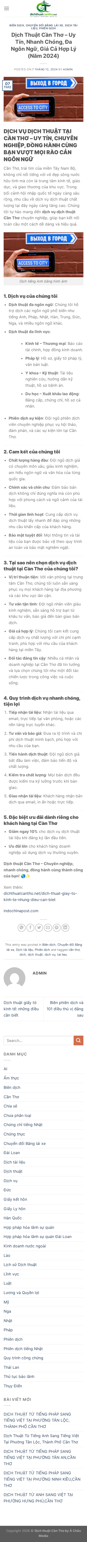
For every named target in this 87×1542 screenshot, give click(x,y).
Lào (7, 1255)
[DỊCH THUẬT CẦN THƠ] (43, 8)
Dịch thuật (13, 1171)
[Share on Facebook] (30, 928)
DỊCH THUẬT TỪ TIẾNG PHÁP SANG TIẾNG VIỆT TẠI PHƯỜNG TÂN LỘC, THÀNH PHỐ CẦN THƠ (37, 1420)
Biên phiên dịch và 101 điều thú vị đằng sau (65, 1008)
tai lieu (62, 954)
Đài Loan (12, 1152)
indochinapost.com (21, 910)
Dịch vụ (10, 1180)
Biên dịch (16, 25)
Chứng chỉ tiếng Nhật (23, 1124)
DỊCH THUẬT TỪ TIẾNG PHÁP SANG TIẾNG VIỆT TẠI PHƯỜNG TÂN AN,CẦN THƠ (40, 1457)
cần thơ (74, 950)
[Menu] (6, 8)
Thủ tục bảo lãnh (19, 1376)
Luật (8, 1283)
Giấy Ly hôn (14, 1208)
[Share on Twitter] (39, 928)
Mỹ (6, 1302)
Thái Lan (11, 1367)
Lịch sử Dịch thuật (20, 1264)
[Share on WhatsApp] (22, 928)
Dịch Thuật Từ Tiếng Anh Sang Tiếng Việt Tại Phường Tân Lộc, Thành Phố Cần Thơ (41, 1438)
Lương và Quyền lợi (21, 1292)
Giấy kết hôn (15, 1199)
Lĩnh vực (11, 1274)
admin (68, 69)
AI (5, 1068)
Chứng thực (14, 1134)
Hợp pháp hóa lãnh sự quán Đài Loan (38, 1236)
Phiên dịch (47, 28)
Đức (7, 1189)
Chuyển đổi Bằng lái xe (44, 25)
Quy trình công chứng (23, 1357)
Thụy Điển (13, 1385)
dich (23, 954)
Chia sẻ (10, 1106)
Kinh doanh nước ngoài (25, 1246)
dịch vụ (50, 954)
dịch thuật (35, 954)
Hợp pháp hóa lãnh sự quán (29, 1227)
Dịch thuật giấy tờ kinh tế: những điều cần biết (21, 1008)
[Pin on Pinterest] (57, 928)
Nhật (8, 1320)
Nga (7, 1311)
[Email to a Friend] (48, 928)
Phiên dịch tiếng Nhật (23, 1348)
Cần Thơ (11, 1096)
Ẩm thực (11, 1078)
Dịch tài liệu (24, 950)
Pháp (8, 1329)
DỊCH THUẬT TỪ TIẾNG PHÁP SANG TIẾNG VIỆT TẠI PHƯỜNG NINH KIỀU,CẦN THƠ (42, 1479)
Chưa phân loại (17, 1115)
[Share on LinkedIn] (65, 928)
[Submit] (78, 1040)
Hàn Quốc (13, 1217)
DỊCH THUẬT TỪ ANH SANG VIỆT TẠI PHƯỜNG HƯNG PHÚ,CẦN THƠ (38, 1497)
